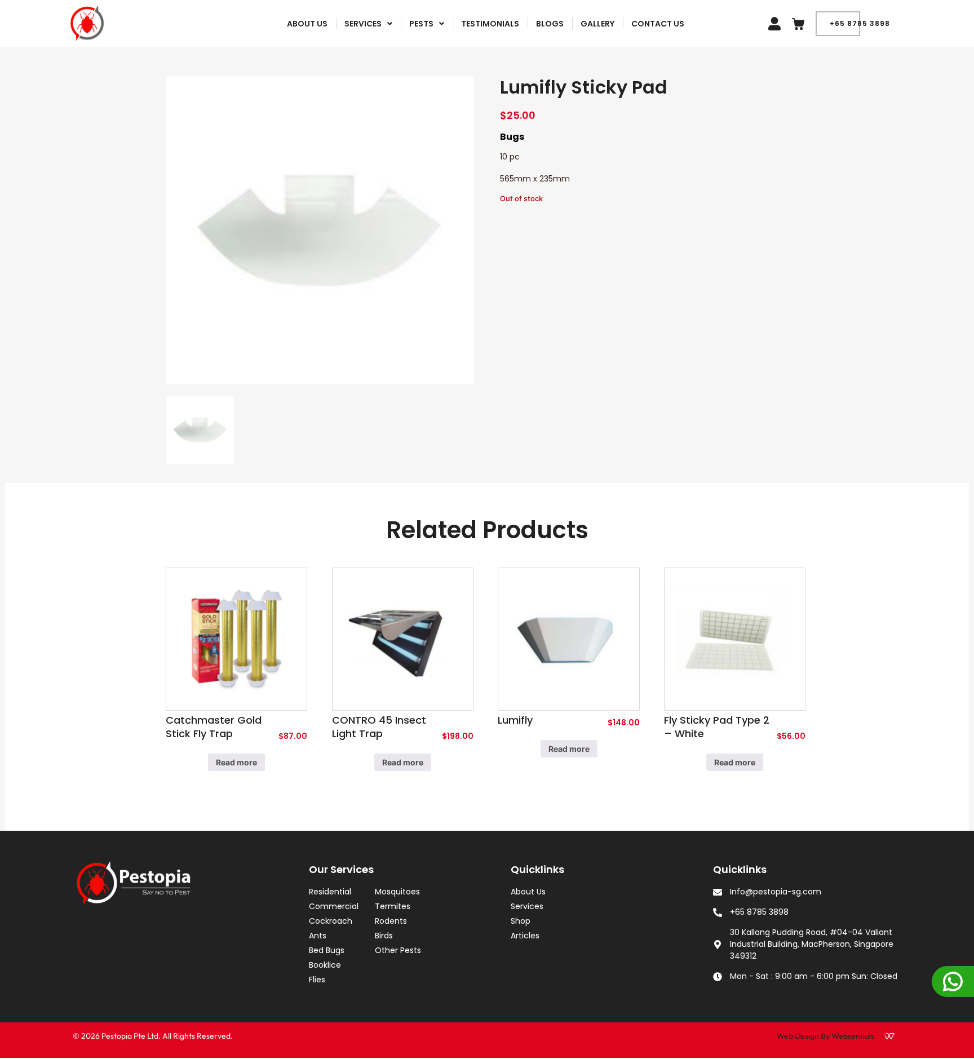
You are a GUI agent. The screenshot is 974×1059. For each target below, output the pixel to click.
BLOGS (550, 23)
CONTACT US (657, 23)
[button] (368, 24)
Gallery (597, 23)
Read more (236, 762)
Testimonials (490, 23)
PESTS (421, 23)
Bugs (512, 136)
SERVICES (363, 23)
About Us (307, 23)
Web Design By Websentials (825, 1036)
